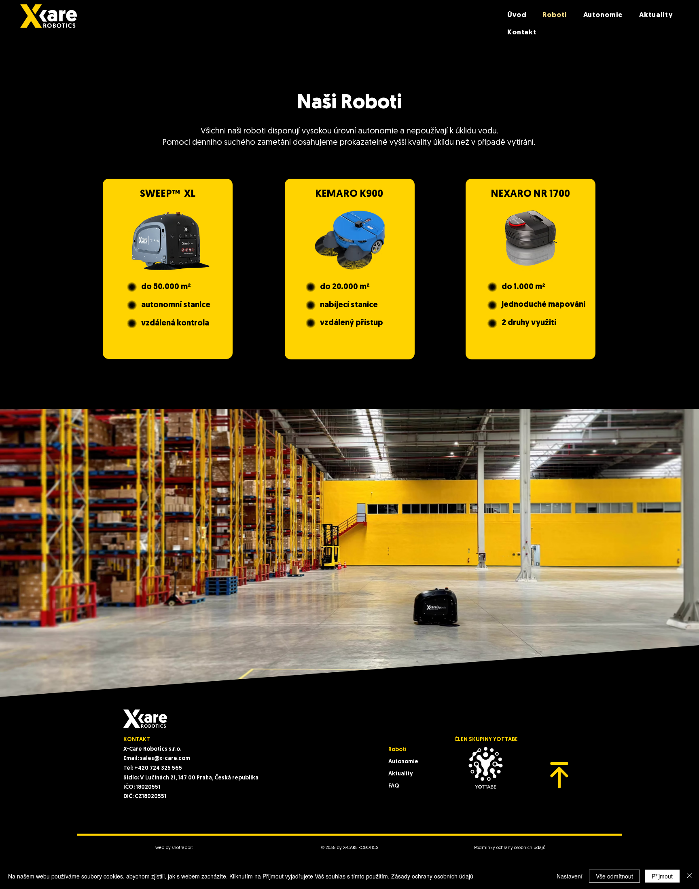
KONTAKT (136, 740)
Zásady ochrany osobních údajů (432, 876)
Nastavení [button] (569, 876)
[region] (168, 269)
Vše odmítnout (614, 876)
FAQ (393, 786)
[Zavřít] (689, 876)
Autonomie (403, 762)
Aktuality (400, 774)
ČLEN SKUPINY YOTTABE (486, 740)
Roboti (397, 750)
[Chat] (559, 775)
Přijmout (662, 876)
